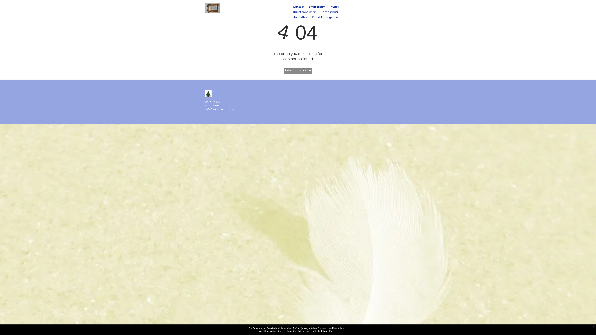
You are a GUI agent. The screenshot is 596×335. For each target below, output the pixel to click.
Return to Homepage (298, 70)
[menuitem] (299, 6)
